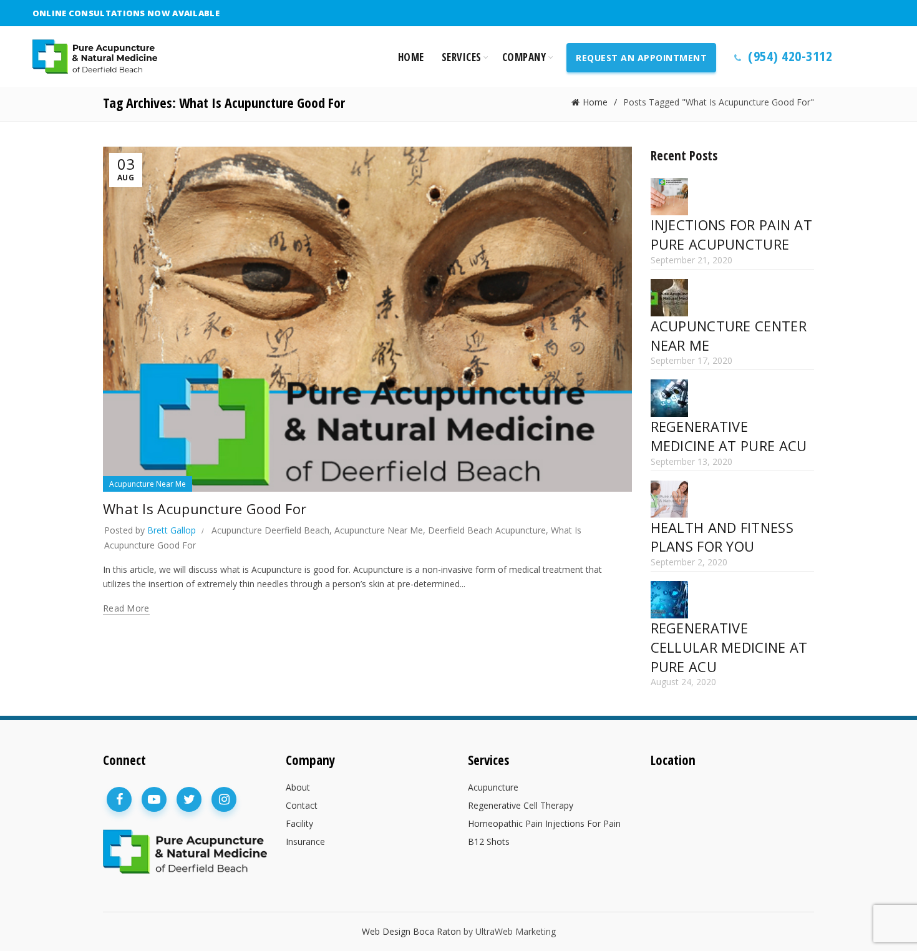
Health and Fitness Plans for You (722, 537)
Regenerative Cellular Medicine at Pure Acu (729, 647)
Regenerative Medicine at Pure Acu (729, 436)
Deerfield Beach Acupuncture (487, 530)
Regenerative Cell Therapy (520, 805)
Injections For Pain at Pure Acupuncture (732, 234)
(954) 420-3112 (789, 55)
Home (411, 57)
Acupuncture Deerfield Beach (270, 530)
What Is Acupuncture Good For (204, 508)
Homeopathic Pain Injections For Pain (544, 823)
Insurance (305, 841)
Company (524, 57)
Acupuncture (493, 787)
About (298, 787)
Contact (302, 805)
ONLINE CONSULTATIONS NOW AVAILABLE (126, 13)
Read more (126, 608)
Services (462, 57)
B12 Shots (489, 841)
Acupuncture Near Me (147, 484)
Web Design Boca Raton (411, 931)
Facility (299, 823)
